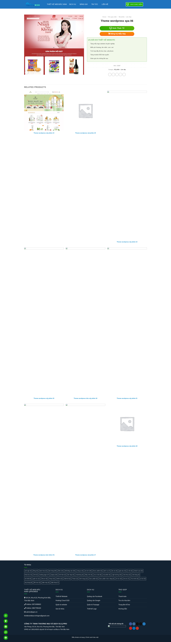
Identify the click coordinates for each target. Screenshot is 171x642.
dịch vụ (107, 571)
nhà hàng (135, 574)
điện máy (45, 582)
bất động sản (70, 571)
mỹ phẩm (106, 574)
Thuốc (75, 578)
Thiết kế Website (61, 596)
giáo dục (122, 571)
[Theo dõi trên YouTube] (137, 628)
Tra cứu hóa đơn (124, 600)
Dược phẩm (97, 571)
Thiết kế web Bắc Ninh (57, 4)
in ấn (130, 571)
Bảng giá (84, 4)
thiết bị (59, 578)
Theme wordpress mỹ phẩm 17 (85, 555)
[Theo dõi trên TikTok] (137, 623)
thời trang (84, 578)
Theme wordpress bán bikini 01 (44, 555)
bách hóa (43, 571)
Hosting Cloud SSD (62, 600)
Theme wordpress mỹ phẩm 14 (44, 133)
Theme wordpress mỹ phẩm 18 (127, 446)
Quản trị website (61, 604)
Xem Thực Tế (118, 28)
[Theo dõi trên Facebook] (130, 623)
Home (104, 17)
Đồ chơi (37, 582)
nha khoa (126, 574)
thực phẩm (93, 578)
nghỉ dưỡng (116, 574)
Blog (35, 571)
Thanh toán (122, 596)
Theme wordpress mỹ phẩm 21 (127, 398)
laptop (54, 574)
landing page (44, 574)
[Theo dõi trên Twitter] (144, 623)
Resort (44, 578)
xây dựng (28, 582)
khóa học (28, 574)
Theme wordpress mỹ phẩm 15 (44, 398)
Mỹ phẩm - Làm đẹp (125, 17)
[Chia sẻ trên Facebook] (109, 74)
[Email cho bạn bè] (117, 74)
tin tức (119, 578)
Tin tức (94, 4)
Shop (52, 578)
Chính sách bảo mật (92, 637)
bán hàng (52, 571)
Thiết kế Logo (92, 609)
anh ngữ (28, 571)
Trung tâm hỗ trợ (124, 604)
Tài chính (134, 578)
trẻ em (126, 578)
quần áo (36, 578)
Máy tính (88, 574)
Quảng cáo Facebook (94, 596)
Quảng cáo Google (93, 600)
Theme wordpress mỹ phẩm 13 (127, 242)
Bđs (60, 571)
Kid (36, 574)
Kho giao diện (112, 17)
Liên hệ (105, 4)
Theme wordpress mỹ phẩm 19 (85, 133)
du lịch (88, 571)
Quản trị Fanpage (93, 604)
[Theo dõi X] (140, 623)
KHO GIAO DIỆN (136, 4)
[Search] (146, 4)
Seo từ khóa (60, 609)
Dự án (114, 571)
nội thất (28, 578)
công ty (80, 571)
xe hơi (143, 578)
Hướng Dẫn (122, 609)
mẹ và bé (97, 574)
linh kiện (62, 574)
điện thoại (55, 582)
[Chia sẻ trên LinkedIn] (124, 74)
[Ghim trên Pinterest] (120, 74)
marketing (79, 574)
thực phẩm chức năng (106, 578)
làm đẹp (70, 574)
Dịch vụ (72, 4)
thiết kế (67, 578)
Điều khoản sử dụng (78, 637)
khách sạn (138, 571)
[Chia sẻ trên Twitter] (113, 74)
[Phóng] (27, 72)
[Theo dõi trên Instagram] (133, 623)
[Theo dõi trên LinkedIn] (133, 628)
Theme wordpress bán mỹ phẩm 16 (85, 398)
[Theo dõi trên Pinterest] (130, 628)
